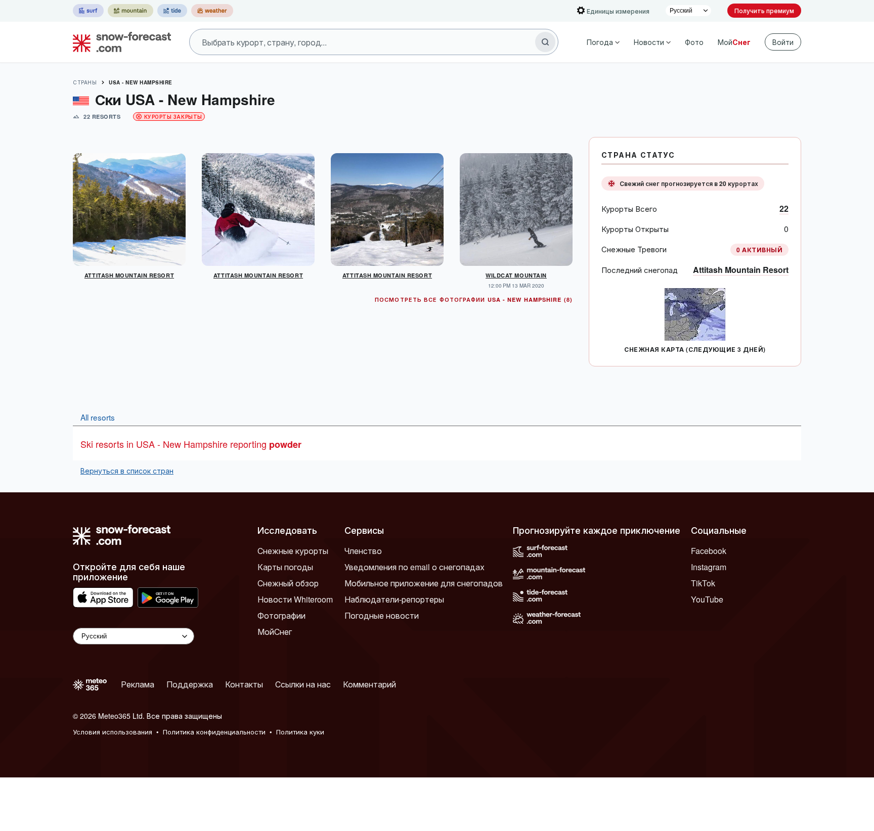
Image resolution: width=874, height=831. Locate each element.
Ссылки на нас (303, 684)
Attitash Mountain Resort (741, 269)
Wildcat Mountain (516, 275)
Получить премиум (764, 10)
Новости (649, 42)
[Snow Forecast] (119, 42)
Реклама (137, 684)
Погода (600, 42)
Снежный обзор (288, 583)
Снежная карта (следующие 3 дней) (694, 349)
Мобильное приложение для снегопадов (423, 583)
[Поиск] (545, 42)
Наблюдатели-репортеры (394, 599)
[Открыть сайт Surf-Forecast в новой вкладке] (88, 10)
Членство (363, 551)
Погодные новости (381, 615)
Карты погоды (285, 567)
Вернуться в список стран (126, 471)
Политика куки (300, 731)
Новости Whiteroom (295, 599)
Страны (85, 82)
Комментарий (369, 684)
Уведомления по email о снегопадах (414, 567)
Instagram (708, 567)
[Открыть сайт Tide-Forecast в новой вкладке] (172, 10)
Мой (734, 42)
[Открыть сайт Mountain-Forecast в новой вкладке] (130, 10)
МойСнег (274, 631)
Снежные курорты (292, 551)
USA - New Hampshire (140, 82)
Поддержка (189, 684)
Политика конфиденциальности (214, 731)
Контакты (244, 684)
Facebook (708, 551)
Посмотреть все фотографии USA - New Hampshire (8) (474, 299)
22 (784, 208)
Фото (694, 42)
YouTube (707, 599)
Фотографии (281, 615)
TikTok (703, 583)
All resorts (97, 417)
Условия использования (112, 731)
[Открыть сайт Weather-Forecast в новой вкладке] (212, 10)
